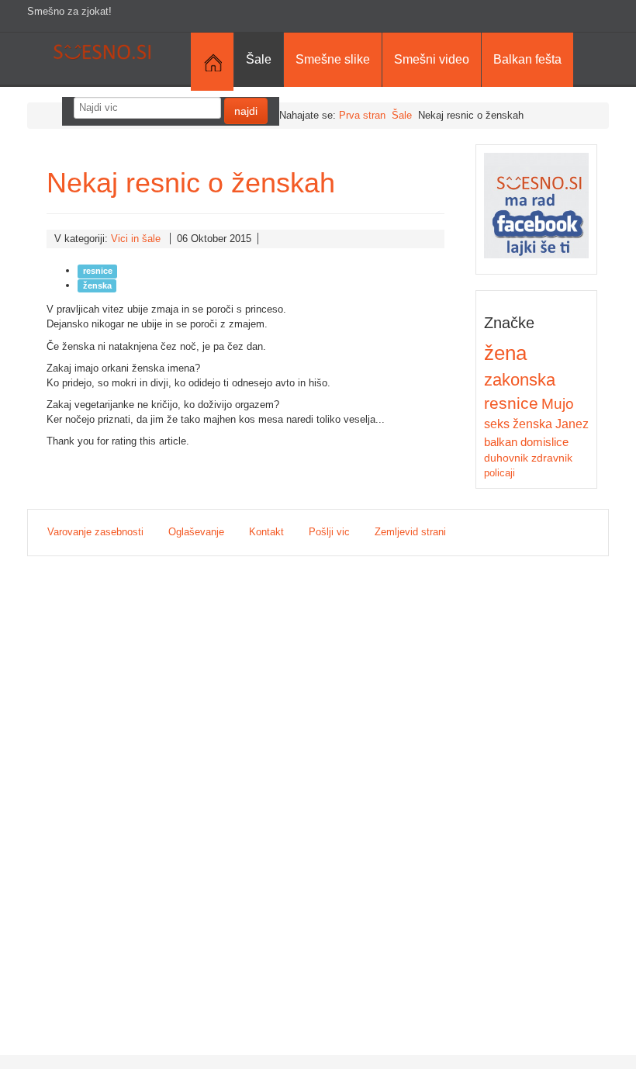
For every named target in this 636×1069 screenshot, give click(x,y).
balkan (500, 441)
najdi (246, 111)
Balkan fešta (527, 59)
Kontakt (266, 532)
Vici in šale (136, 238)
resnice (97, 270)
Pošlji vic (329, 532)
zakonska (519, 379)
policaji (499, 473)
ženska (97, 285)
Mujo (557, 404)
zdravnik (551, 457)
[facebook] (536, 204)
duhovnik (506, 457)
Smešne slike (333, 59)
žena (505, 353)
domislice (544, 441)
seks (497, 424)
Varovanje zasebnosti (95, 532)
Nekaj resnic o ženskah (191, 183)
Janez (572, 424)
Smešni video (431, 59)
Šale (258, 59)
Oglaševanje (196, 532)
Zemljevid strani (410, 532)
